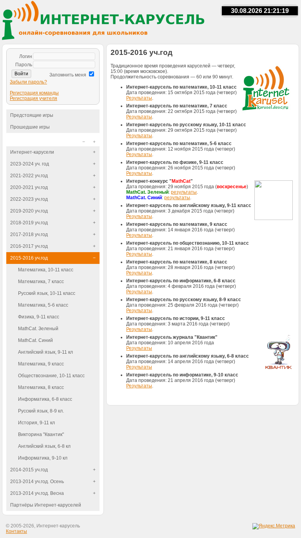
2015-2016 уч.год (29, 258)
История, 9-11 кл (36, 422)
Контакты (16, 531)
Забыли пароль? (28, 82)
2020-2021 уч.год (29, 187)
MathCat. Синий (35, 340)
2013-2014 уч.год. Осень (37, 481)
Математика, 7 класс (41, 281)
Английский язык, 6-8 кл (44, 446)
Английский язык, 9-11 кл (45, 352)
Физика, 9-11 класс (38, 317)
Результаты (139, 98)
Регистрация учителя (33, 98)
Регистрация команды (34, 93)
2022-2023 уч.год (29, 199)
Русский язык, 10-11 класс (46, 293)
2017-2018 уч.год (29, 234)
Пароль (23, 64)
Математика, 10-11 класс (45, 270)
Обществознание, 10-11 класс (51, 375)
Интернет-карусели (32, 152)
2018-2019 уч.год (29, 222)
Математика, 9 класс (41, 364)
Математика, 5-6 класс (43, 305)
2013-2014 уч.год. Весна (37, 493)
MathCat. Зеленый (38, 328)
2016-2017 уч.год (29, 246)
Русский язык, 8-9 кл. (41, 411)
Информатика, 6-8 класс (45, 399)
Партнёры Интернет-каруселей (45, 505)
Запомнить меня (67, 75)
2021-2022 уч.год (29, 175)
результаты (184, 192)
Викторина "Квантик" (41, 434)
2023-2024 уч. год (29, 164)
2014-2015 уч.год (29, 470)
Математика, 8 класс (41, 387)
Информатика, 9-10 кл (42, 458)
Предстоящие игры (31, 115)
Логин (25, 56)
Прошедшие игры (30, 127)
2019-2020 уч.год (29, 211)
